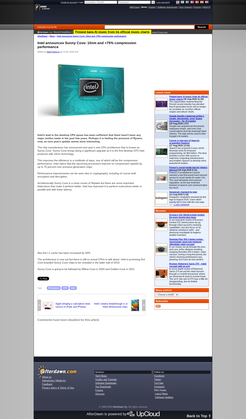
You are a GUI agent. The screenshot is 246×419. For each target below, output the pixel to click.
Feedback (47, 384)
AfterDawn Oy (120, 407)
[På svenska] (187, 2)
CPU (65, 288)
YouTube (158, 383)
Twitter (157, 379)
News (52, 36)
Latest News (161, 393)
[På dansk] (197, 2)
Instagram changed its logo (183, 192)
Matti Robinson (53, 52)
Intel (73, 288)
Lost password (163, 2)
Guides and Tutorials (106, 379)
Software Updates (164, 397)
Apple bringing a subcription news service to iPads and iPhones (66, 305)
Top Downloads (103, 386)
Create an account (69, 2)
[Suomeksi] (182, 2)
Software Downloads (106, 383)
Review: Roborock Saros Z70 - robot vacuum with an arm (187, 265)
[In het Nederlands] (207, 2)
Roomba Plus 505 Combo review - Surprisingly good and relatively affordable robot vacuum (186, 242)
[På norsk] (192, 2)
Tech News (101, 376)
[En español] (202, 2)
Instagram (159, 386)
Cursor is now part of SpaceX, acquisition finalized (184, 141)
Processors (53, 288)
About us (47, 377)
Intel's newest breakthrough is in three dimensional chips (117, 305)
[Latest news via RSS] (158, 306)
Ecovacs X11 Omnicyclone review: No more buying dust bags (187, 216)
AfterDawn (42, 36)
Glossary (100, 394)
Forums (99, 390)
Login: (81, 2)
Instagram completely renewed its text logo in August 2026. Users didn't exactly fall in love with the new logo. (187, 199)
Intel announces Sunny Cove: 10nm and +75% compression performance (91, 36)
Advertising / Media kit (54, 380)
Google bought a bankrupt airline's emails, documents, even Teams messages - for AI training (186, 118)
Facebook (159, 376)
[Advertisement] (91, 219)
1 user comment (181, 204)
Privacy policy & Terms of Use (58, 387)
